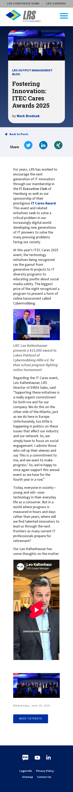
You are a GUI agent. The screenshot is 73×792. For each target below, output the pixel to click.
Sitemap (27, 777)
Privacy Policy (45, 771)
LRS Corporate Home (23, 3)
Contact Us (44, 777)
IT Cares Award (43, 203)
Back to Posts (19, 134)
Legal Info (25, 771)
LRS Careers (56, 3)
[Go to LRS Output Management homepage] (39, 15)
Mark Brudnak (28, 116)
